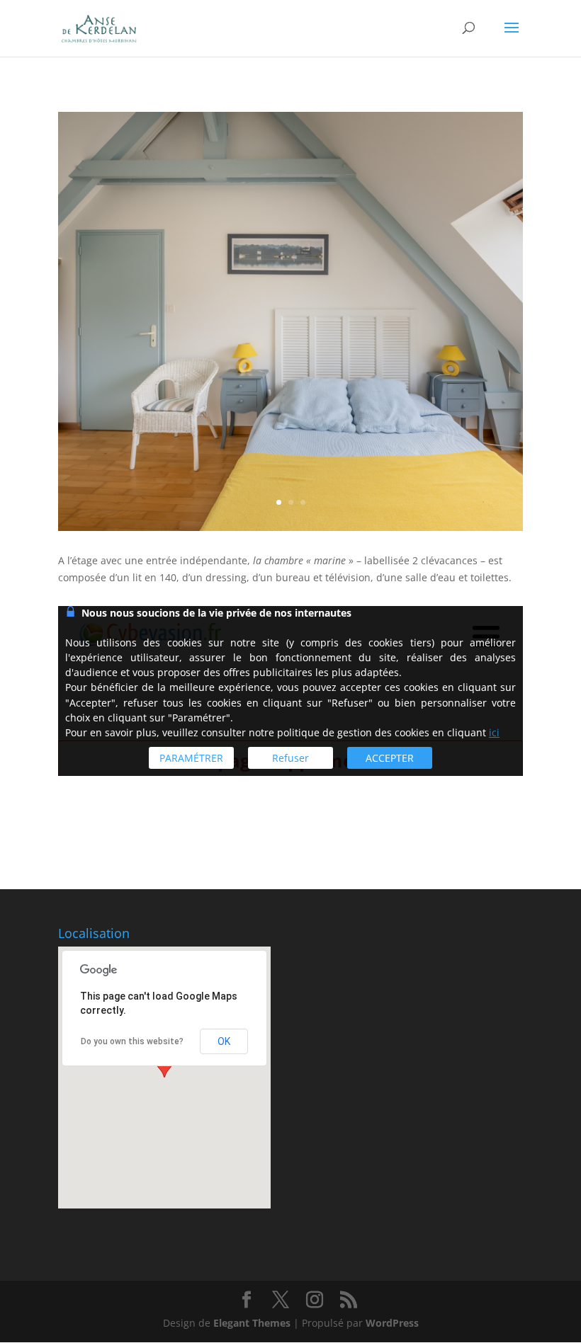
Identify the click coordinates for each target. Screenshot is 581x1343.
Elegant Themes (251, 1323)
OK (224, 1041)
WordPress (392, 1323)
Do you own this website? (132, 1041)
